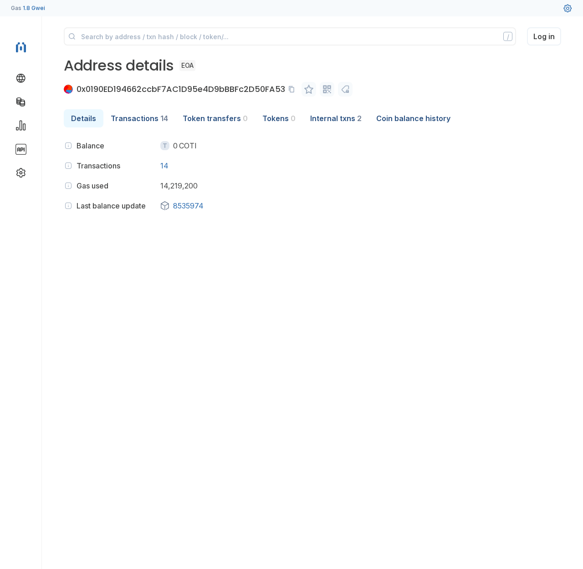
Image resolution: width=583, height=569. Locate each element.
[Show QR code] (327, 89)
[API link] (21, 149)
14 (164, 165)
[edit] (309, 89)
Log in (544, 36)
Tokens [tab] (279, 118)
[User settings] (567, 8)
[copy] (293, 89)
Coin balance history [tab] (413, 118)
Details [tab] (83, 118)
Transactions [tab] (139, 118)
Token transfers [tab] (215, 118)
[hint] (68, 145)
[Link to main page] (21, 46)
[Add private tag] (345, 89)
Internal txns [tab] (336, 118)
